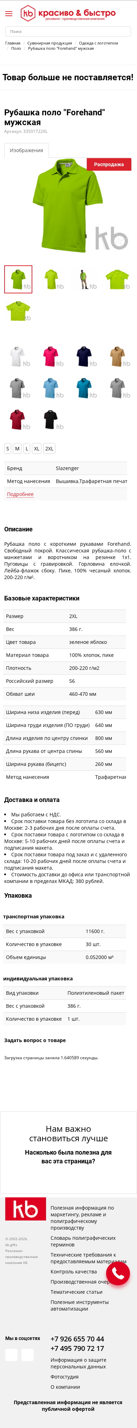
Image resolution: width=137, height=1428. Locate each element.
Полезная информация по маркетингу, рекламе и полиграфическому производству (82, 1217)
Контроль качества (74, 1271)
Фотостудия (65, 1376)
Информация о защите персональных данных (78, 1363)
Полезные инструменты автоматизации (80, 1305)
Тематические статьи (77, 1291)
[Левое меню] (8, 13)
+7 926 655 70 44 (77, 1339)
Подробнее (20, 494)
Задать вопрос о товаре (35, 1040)
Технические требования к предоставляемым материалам (88, 1258)
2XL (49, 448)
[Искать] (126, 31)
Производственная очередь (84, 1281)
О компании (65, 1386)
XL (36, 448)
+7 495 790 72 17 (77, 1348)
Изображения (26, 150)
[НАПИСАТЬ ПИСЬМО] (118, 1273)
